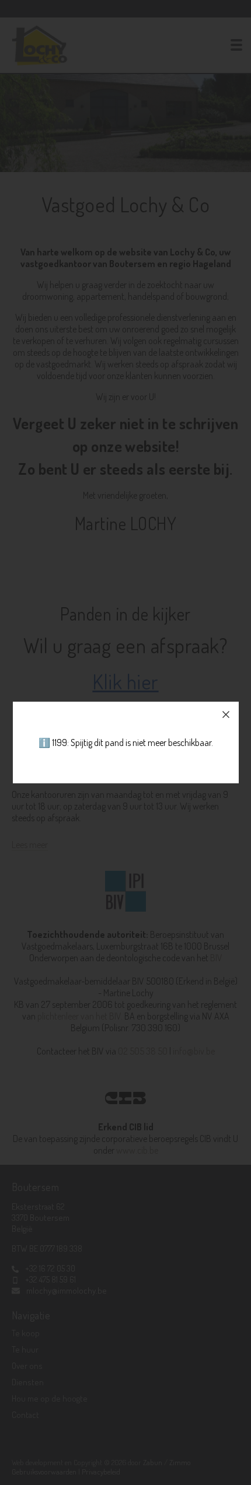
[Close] (226, 714)
